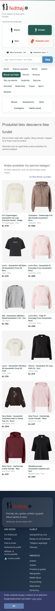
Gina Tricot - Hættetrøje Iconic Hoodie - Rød (12, 467)
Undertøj (25, 80)
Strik (41, 102)
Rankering (34, 590)
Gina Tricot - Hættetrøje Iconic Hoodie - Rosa (38, 417)
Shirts (35, 69)
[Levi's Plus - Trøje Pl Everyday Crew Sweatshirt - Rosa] (41, 297)
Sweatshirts (28, 102)
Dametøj (8, 86)
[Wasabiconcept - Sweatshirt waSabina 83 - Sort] (41, 447)
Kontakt (7, 539)
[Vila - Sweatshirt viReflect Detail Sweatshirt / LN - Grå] (15, 297)
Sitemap (33, 547)
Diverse (36, 74)
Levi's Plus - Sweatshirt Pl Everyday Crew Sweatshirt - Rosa (40, 267)
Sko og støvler (10, 80)
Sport (41, 86)
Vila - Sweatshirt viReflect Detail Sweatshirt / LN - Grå (14, 317)
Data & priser (10, 543)
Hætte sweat (35, 108)
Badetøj (7, 92)
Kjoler (6, 69)
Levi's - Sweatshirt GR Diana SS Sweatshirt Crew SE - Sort (14, 267)
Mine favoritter (18, 52)
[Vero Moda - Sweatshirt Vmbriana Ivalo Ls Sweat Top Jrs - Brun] (15, 397)
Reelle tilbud (35, 577)
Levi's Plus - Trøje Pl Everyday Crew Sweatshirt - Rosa (40, 318)
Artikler (33, 561)
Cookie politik (13, 558)
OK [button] (13, 606)
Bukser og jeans (20, 69)
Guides (33, 565)
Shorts (26, 74)
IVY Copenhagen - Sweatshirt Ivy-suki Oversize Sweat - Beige (12, 217)
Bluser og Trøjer (11, 74)
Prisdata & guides (38, 569)
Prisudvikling (35, 582)
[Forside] (15, 7)
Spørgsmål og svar (38, 534)
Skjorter (37, 80)
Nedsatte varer (39, 52)
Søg (47, 59)
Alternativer (35, 586)
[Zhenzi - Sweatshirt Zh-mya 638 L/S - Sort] (41, 347)
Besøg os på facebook (40, 539)
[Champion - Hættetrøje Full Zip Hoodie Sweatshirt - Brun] (41, 196)
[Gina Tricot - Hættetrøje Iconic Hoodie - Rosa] (41, 397)
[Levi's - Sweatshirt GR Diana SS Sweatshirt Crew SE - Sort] (15, 246)
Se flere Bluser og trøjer (40, 177)
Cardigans (19, 108)
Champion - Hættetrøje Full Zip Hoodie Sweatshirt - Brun (40, 217)
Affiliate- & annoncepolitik (11, 552)
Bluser (14, 102)
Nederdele (20, 86)
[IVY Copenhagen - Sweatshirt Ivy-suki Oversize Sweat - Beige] (15, 196)
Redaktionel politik (12, 547)
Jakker (44, 69)
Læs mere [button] (37, 599)
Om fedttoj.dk (10, 534)
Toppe (32, 86)
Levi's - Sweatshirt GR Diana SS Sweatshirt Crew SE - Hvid (14, 368)
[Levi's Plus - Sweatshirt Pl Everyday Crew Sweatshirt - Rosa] (41, 246)
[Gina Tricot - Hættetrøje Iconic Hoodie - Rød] (15, 447)
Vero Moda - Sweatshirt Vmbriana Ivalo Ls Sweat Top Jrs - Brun (12, 418)
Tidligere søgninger (38, 543)
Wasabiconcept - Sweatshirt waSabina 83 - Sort (39, 468)
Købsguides (35, 573)
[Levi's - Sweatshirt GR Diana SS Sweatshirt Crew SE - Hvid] (15, 347)
